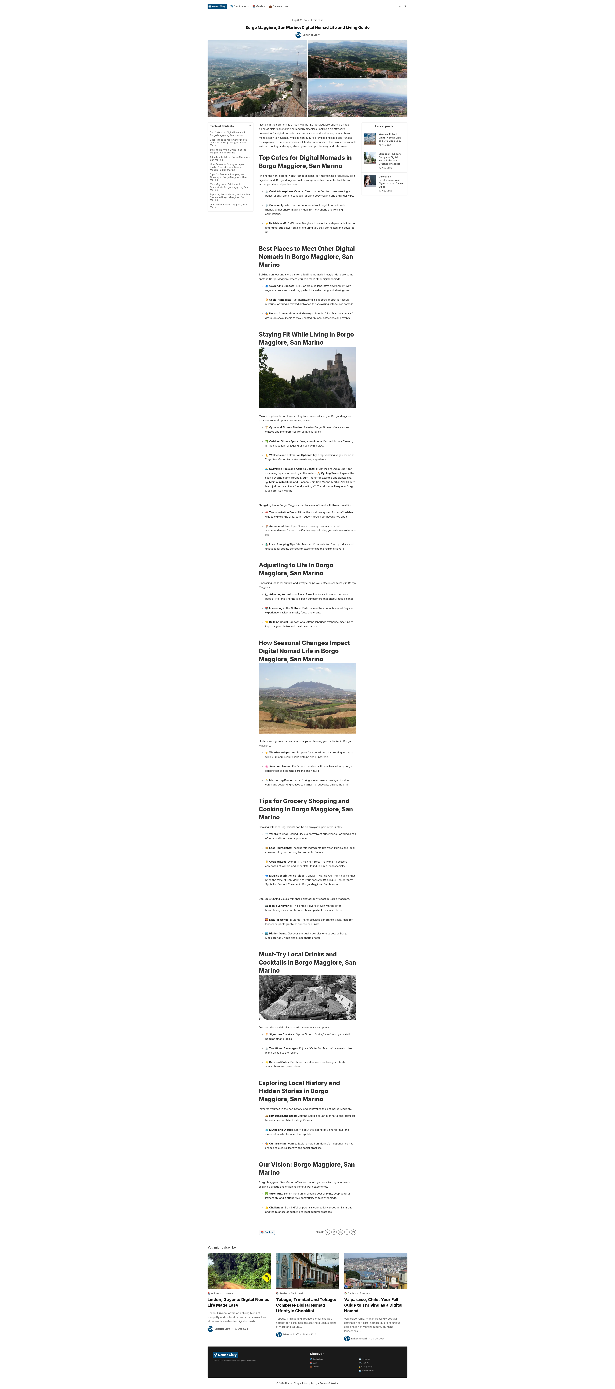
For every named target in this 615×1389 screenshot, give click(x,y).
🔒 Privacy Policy (365, 1367)
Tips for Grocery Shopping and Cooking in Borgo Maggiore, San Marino (228, 177)
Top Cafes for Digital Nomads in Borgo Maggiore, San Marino (228, 133)
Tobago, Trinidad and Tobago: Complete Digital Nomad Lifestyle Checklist (306, 1305)
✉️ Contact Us (364, 1359)
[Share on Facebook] (334, 1232)
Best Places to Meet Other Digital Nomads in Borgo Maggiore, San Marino (228, 142)
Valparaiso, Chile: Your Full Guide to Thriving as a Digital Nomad (373, 1305)
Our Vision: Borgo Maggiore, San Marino (228, 206)
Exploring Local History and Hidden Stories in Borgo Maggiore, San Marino (230, 197)
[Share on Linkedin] (340, 1232)
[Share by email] (347, 1232)
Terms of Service (329, 1383)
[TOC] (250, 126)
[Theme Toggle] (399, 6)
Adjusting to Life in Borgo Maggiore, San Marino (230, 158)
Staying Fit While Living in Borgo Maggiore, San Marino (228, 151)
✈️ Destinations (239, 6)
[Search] (404, 6)
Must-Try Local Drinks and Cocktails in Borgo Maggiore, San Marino (229, 187)
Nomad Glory (292, 1383)
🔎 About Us (364, 1363)
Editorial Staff (222, 1328)
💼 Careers (275, 6)
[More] (286, 6)
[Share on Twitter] (327, 1232)
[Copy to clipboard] (353, 1232)
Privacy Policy (309, 1383)
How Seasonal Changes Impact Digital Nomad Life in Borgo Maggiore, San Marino (228, 167)
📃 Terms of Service (366, 1371)
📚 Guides (258, 6)
